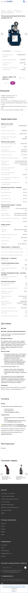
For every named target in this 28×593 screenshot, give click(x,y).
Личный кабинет (5, 550)
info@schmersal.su (22, 580)
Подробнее (14, 588)
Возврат (3, 531)
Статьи (2, 547)
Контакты (3, 556)
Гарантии (3, 529)
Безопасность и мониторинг (8, 493)
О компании (4, 545)
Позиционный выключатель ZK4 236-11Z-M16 (6, 478)
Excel (4, 448)
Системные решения (6, 510)
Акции (2, 534)
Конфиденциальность (6, 553)
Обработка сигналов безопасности (9, 507)
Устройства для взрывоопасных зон (9, 499)
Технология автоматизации (7, 496)
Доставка (3, 523)
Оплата (3, 526)
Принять (14, 590)
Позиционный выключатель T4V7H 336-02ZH (21, 478)
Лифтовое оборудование (7, 504)
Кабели (3, 513)
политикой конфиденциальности (11, 572)
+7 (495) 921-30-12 (7, 576)
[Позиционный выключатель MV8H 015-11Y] (14, 34)
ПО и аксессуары (5, 501)
